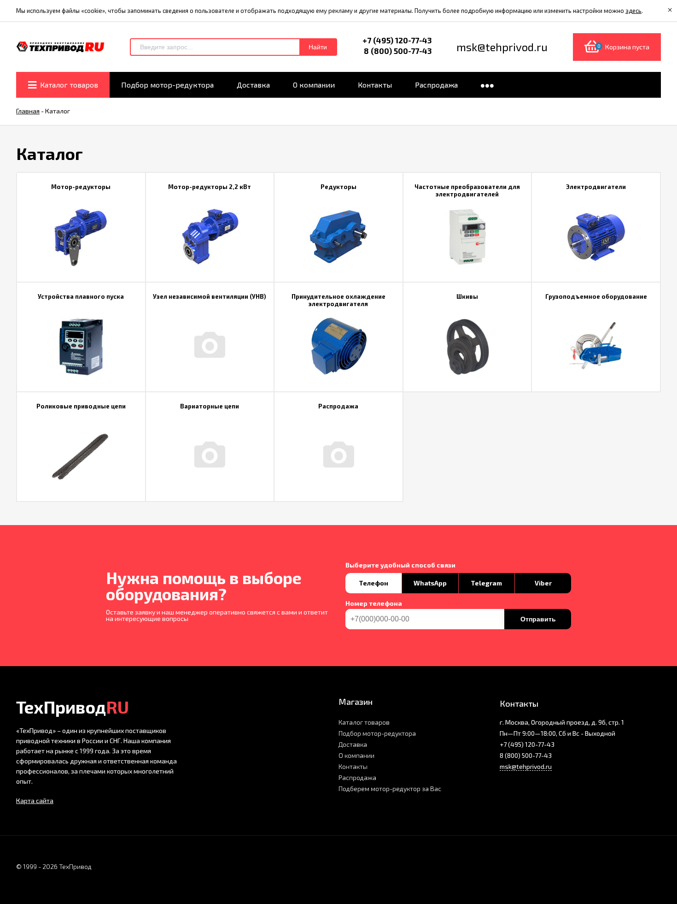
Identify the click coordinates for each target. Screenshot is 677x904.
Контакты (353, 766)
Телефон (373, 583)
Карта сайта (34, 800)
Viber (543, 583)
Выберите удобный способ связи (400, 565)
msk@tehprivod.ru (526, 766)
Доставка (352, 744)
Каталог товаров (364, 722)
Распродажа (357, 777)
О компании (356, 755)
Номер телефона (373, 603)
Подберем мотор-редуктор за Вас (389, 788)
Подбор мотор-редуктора (377, 733)
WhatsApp (430, 583)
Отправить (538, 619)
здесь (633, 10)
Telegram (486, 583)
